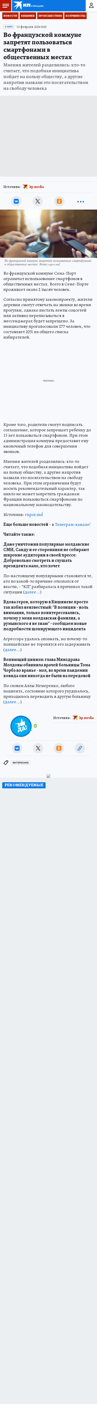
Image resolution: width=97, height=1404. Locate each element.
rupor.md (34, 514)
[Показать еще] (81, 201)
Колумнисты (75, 16)
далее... (32, 592)
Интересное (21, 762)
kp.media (37, 186)
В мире (9, 27)
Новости (10, 16)
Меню (5, 5)
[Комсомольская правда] (29, 6)
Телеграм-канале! (72, 524)
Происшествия (50, 16)
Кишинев (28, 16)
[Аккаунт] (91, 5)
